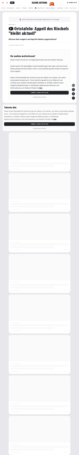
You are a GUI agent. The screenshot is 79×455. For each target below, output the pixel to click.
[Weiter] (73, 8)
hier (40, 88)
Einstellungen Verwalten (39, 97)
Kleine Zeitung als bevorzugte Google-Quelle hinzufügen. (41, 19)
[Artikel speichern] (73, 89)
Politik (11, 24)
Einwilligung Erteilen (39, 92)
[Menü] (3, 2)
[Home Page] (39, 3)
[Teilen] (73, 93)
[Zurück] (2, 8)
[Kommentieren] (73, 85)
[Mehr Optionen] (73, 98)
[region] (39, 8)
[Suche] (7, 2)
